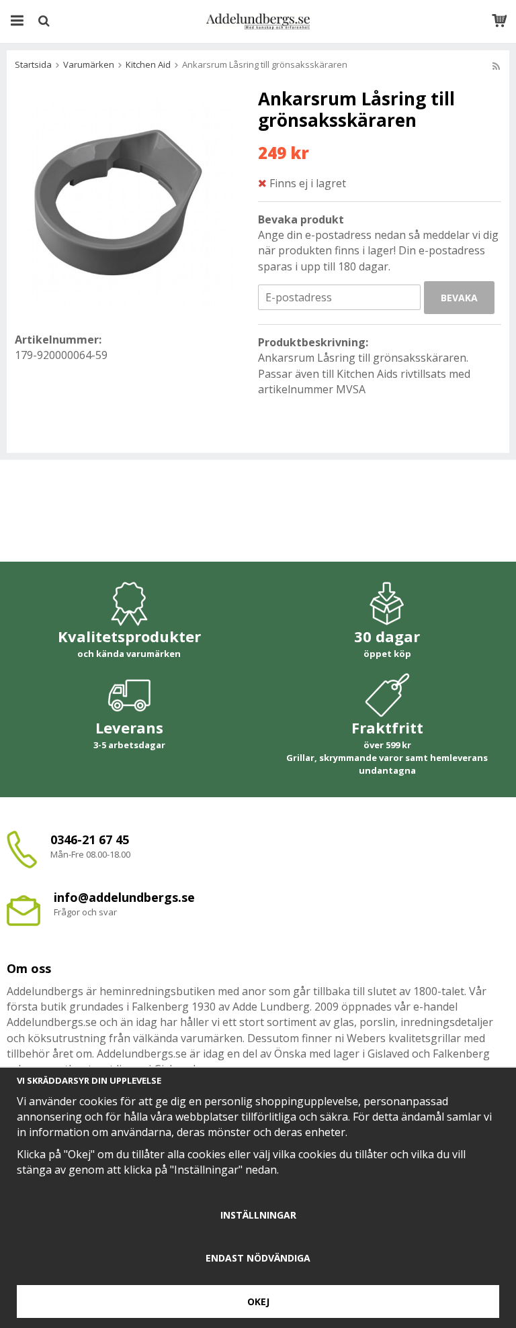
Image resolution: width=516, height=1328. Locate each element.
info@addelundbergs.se (124, 897)
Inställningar (258, 1215)
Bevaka (459, 297)
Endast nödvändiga (258, 1258)
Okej (258, 1301)
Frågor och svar (85, 912)
